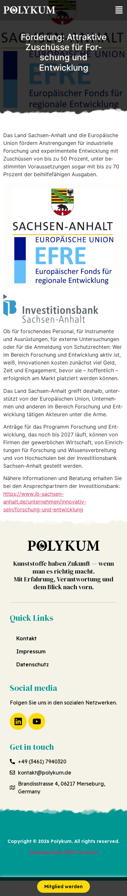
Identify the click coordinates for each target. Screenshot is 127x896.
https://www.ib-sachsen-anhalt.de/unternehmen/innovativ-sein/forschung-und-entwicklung (44, 502)
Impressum (31, 651)
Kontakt (26, 638)
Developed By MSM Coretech (63, 852)
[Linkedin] (18, 721)
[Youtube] (36, 721)
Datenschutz (32, 664)
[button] (119, 10)
